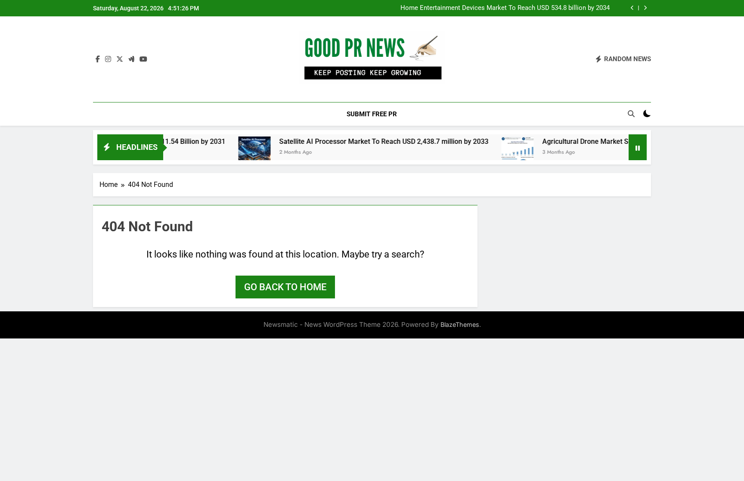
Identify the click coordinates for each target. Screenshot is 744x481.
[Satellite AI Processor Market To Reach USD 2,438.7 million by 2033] (240, 153)
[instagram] (108, 59)
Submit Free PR (372, 114)
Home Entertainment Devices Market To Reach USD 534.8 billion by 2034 (505, 8)
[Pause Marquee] (638, 147)
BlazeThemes (459, 324)
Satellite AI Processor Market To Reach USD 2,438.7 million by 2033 (369, 141)
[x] (120, 59)
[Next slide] (645, 8)
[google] (131, 59)
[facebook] (97, 59)
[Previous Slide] (632, 8)
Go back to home (285, 287)
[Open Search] (631, 113)
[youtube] (143, 59)
